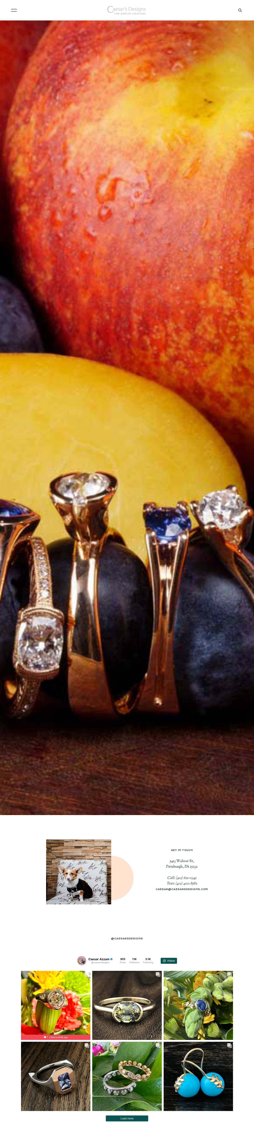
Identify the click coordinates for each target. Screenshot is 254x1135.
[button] (59, 10)
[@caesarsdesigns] (81, 961)
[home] (127, 10)
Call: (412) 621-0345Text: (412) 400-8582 (181, 880)
